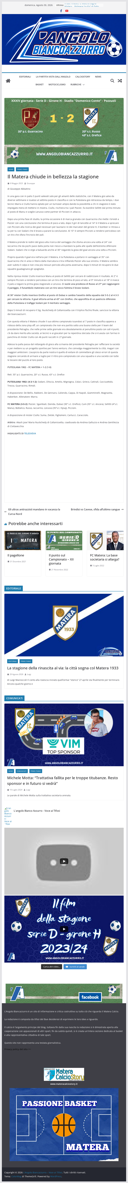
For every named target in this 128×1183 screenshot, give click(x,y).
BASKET (40, 84)
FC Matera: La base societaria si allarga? (104, 557)
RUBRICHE (76, 84)
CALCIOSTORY (82, 76)
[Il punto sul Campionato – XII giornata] (64, 533)
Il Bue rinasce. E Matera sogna (80, 5)
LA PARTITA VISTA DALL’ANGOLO (53, 76)
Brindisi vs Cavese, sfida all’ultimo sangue (95, 509)
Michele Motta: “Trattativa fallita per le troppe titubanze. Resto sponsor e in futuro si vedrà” (62, 780)
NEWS (98, 76)
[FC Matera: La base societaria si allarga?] (105, 533)
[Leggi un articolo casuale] (120, 81)
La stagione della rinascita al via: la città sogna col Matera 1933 (62, 667)
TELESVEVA (30, 433)
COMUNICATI (22, 771)
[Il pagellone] (22, 533)
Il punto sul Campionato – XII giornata (61, 559)
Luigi (29, 674)
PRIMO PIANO (22, 169)
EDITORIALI (25, 76)
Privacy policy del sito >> (17, 1049)
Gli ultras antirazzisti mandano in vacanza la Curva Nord (34, 512)
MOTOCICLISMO (57, 84)
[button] (83, 84)
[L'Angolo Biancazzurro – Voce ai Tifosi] (64, 16)
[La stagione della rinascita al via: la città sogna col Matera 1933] (63, 625)
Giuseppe (31, 183)
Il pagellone (15, 555)
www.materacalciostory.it (64, 1083)
